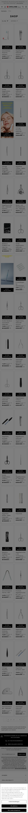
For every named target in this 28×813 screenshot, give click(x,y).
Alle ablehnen (14, 806)
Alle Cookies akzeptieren (14, 810)
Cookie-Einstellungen (14, 801)
